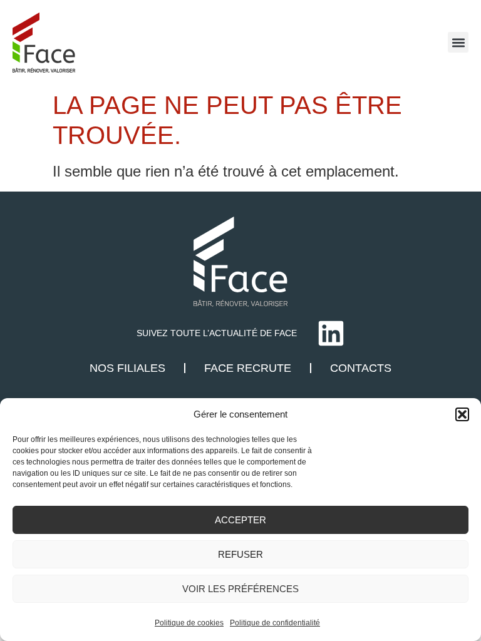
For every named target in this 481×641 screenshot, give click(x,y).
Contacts (360, 368)
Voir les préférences (240, 588)
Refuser (240, 554)
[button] (462, 414)
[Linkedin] (331, 333)
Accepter (240, 520)
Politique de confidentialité (275, 622)
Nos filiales (127, 368)
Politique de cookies (189, 622)
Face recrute (247, 368)
